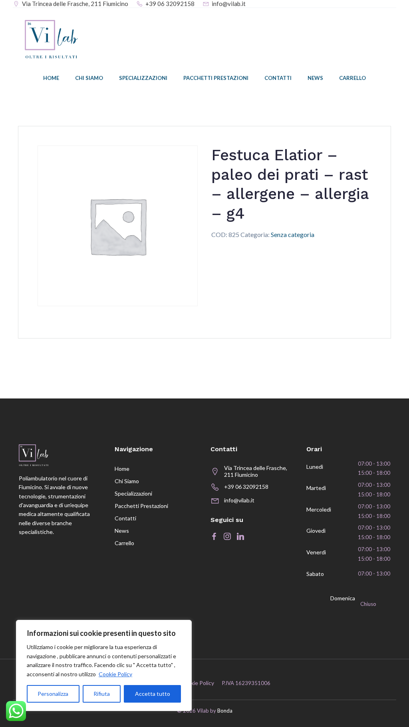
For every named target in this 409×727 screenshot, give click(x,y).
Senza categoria (292, 234)
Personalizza (53, 693)
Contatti (278, 78)
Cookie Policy (115, 674)
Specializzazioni (143, 78)
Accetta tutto (152, 693)
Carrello (352, 78)
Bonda (224, 710)
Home (51, 78)
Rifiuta (101, 693)
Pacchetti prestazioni (215, 78)
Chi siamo (89, 78)
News (315, 78)
